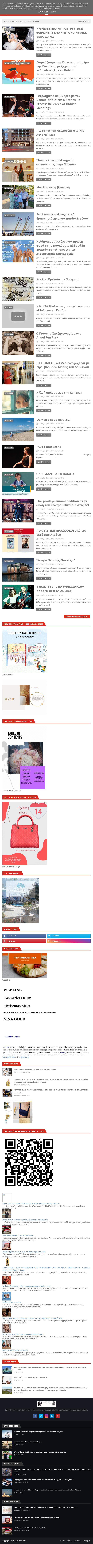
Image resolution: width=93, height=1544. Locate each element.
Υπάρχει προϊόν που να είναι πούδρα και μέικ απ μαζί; (23, 1252)
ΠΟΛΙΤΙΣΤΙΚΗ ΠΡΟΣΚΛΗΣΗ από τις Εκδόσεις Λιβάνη (61, 532)
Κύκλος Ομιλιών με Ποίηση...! (58, 279)
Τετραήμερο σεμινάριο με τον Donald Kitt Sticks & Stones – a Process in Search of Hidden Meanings (58, 102)
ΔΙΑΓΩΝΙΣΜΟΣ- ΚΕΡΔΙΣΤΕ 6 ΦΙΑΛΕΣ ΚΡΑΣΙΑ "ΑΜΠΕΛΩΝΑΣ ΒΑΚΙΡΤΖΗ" (30, 1203)
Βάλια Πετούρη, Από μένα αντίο (15, 1350)
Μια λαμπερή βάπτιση (53, 187)
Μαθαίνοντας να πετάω (11, 1302)
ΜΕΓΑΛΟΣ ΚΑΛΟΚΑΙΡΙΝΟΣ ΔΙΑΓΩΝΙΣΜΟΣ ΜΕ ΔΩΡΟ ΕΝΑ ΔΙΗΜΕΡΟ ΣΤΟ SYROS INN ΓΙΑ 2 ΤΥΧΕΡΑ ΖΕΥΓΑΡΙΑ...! (51, 1091)
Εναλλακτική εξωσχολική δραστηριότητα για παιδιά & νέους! (62, 216)
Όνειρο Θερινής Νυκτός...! (55, 560)
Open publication (9, 1057)
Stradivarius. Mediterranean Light (28, 1442)
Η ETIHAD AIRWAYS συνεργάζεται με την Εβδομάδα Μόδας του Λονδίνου (62, 365)
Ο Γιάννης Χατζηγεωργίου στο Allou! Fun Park (58, 335)
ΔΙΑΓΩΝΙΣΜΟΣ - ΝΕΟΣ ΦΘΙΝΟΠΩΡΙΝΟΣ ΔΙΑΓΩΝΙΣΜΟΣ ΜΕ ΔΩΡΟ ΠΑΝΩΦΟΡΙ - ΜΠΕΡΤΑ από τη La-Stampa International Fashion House (51, 1081)
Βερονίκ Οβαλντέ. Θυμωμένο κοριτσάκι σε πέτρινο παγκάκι (39, 1431)
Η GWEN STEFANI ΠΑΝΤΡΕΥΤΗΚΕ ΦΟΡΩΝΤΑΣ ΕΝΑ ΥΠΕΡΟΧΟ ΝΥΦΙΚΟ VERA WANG (61, 33)
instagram (87, 1541)
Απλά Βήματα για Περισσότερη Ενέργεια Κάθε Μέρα (35, 1069)
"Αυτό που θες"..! (48, 447)
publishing (25, 1057)
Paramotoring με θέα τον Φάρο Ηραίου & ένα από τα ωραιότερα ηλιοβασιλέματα (47, 1490)
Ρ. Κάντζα (41, 41)
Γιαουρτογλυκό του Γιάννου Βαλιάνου (17, 1236)
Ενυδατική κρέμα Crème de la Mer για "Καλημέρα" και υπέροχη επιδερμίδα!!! (45, 1507)
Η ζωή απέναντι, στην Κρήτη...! (59, 392)
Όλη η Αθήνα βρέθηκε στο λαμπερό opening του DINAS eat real (40, 1452)
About (69, 1541)
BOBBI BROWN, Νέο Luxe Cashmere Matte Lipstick (22, 1334)
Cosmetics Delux (20, 1541)
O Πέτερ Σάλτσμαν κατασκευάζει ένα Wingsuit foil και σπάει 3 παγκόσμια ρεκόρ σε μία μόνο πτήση (52, 1470)
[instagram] (69, 941)
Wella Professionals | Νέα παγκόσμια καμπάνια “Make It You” (26, 1286)
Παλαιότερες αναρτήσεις (76, 616)
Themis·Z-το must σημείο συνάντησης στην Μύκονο (56, 162)
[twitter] (69, 936)
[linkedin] (52, 1416)
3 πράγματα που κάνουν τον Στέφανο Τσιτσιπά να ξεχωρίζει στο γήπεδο (44, 1480)
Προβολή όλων (83, 21)
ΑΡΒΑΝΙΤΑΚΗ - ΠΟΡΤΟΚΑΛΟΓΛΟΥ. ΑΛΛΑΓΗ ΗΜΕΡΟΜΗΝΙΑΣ (60, 589)
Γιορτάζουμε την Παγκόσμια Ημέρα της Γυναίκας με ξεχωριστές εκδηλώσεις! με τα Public (62, 66)
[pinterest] (24, 941)
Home (62, 1541)
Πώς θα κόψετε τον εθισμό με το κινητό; (30, 1377)
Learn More (43, 12)
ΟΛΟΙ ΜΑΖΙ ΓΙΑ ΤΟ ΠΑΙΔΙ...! (55, 474)
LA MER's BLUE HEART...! (53, 420)
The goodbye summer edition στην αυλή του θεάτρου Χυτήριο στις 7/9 (62, 503)
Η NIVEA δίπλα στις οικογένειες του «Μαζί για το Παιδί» (63, 308)
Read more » (43, 55)
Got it (53, 12)
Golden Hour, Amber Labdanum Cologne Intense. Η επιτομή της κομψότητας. (32, 1318)
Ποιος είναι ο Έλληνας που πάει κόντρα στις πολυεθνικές (25, 1220)
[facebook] (24, 936)
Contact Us (77, 1541)
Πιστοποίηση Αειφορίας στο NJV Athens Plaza (60, 133)
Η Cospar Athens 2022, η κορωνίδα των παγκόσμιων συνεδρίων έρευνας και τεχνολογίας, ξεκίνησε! (50, 1368)
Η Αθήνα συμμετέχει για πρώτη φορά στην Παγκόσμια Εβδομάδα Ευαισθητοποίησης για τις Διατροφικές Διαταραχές (60, 247)
